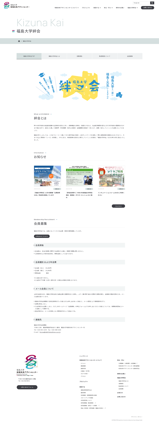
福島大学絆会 (132, 8)
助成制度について (104, 56)
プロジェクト (86, 8)
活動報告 (79, 56)
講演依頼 (83, 392)
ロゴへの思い (84, 373)
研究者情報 (87, 403)
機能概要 (83, 366)
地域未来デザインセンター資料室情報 (129, 366)
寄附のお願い (120, 8)
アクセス (83, 376)
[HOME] (19, 41)
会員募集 (130, 56)
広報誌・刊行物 (85, 371)
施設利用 (83, 368)
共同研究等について (86, 400)
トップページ (84, 356)
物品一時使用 (92, 408)
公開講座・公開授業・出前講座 (127, 363)
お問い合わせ (121, 397)
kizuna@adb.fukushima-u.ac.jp (50, 332)
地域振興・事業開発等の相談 (89, 395)
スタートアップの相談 (87, 398)
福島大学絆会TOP (29, 56)
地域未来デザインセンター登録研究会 (129, 368)
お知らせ (120, 393)
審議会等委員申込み (86, 390)
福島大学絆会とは (54, 56)
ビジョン (83, 363)
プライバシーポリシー (136, 417)
